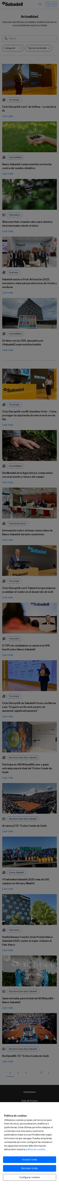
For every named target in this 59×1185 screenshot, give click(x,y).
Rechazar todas (29, 1168)
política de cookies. (36, 1149)
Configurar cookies (29, 1177)
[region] (29, 1143)
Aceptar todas (29, 1159)
